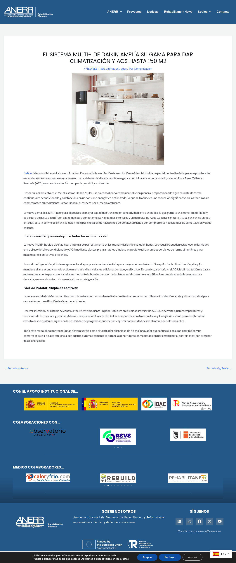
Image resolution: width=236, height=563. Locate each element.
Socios (203, 11)
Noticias (153, 11)
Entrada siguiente (219, 368)
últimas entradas (116, 68)
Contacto (223, 11)
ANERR (112, 11)
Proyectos (134, 11)
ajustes (124, 559)
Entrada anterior (16, 368)
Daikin (27, 173)
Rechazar (170, 557)
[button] (114, 12)
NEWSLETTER (95, 68)
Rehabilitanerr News (178, 11)
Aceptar (147, 557)
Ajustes (192, 557)
